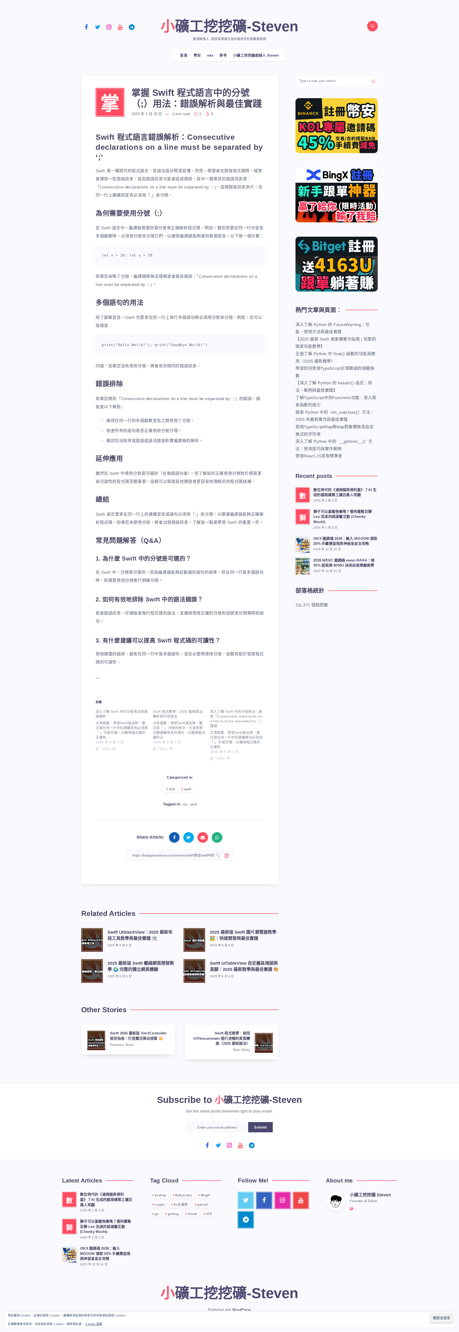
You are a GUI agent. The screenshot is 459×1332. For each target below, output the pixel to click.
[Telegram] (131, 26)
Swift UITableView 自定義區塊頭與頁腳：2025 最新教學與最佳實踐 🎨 (244, 966)
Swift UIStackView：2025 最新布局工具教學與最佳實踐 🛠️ (140, 935)
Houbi (192, 1214)
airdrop (160, 1195)
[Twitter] (97, 26)
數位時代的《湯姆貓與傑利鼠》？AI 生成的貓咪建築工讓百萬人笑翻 (345, 492)
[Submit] (373, 81)
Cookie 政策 (93, 1324)
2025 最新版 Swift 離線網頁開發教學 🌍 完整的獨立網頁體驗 (141, 966)
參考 (223, 55)
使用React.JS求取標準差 (318, 456)
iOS (172, 789)
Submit (260, 1127)
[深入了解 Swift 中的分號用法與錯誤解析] (124, 729)
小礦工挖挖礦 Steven (370, 1195)
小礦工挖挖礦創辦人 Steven (256, 55)
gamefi (202, 1204)
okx (210, 55)
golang (173, 1214)
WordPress (241, 1309)
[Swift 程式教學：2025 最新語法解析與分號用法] (181, 729)
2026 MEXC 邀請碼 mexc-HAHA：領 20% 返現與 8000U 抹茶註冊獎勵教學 (343, 562)
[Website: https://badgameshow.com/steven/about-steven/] (351, 1209)
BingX (205, 1195)
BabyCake (183, 1195)
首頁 (183, 55)
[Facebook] (86, 26)
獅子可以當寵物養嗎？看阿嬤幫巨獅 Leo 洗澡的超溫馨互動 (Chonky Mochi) (342, 516)
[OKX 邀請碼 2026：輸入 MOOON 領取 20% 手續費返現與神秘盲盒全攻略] (302, 543)
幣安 (197, 55)
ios (184, 804)
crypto (160, 1204)
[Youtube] (120, 26)
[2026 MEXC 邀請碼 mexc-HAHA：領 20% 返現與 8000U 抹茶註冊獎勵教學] (302, 565)
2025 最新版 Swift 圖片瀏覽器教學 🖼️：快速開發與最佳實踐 (243, 935)
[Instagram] (109, 26)
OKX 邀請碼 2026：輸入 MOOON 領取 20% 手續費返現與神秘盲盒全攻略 (345, 541)
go (157, 1214)
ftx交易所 (181, 1204)
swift (187, 789)
